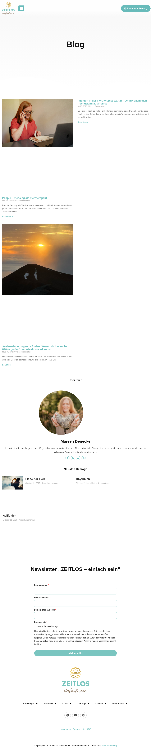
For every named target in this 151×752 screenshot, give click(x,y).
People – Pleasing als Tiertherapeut (24, 198)
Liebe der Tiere (35, 478)
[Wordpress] (83, 715)
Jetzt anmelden (75, 653)
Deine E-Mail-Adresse (45, 610)
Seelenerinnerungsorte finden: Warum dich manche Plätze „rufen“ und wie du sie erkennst (34, 348)
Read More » (7, 217)
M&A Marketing (109, 745)
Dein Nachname (42, 597)
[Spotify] (73, 458)
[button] (21, 8)
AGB (89, 729)
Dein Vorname (41, 585)
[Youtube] (78, 458)
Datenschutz (79, 729)
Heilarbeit (48, 703)
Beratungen (28, 703)
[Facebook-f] (67, 458)
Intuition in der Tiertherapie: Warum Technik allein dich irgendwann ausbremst (112, 102)
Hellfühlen (9, 515)
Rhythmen (83, 478)
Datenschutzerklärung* (47, 626)
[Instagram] (84, 458)
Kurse (65, 703)
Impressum (65, 729)
